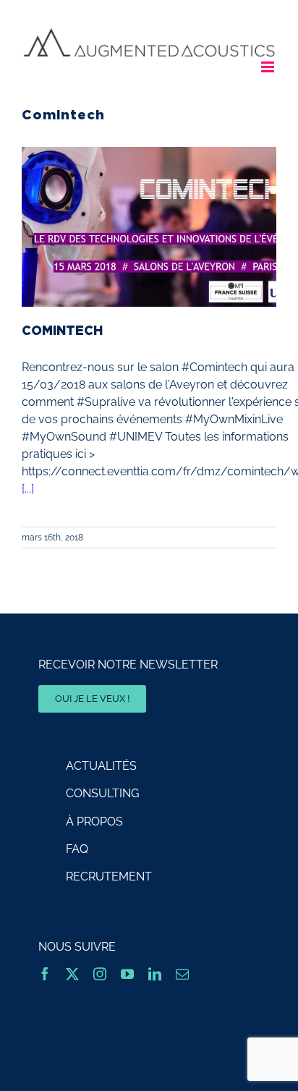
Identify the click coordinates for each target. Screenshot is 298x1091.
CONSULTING (102, 793)
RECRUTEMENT (109, 876)
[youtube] (127, 973)
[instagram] (99, 973)
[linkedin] (154, 973)
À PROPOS (94, 821)
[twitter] (72, 973)
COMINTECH (62, 330)
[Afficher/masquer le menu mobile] (268, 67)
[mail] (182, 973)
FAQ (77, 849)
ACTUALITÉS (101, 766)
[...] (28, 489)
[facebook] (44, 973)
